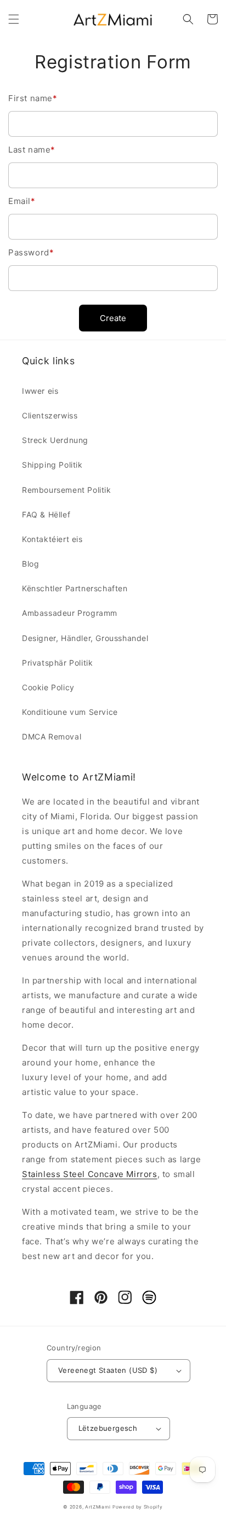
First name (33, 98)
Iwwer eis (40, 390)
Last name (31, 149)
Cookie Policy (48, 687)
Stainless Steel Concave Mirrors (89, 1174)
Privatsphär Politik (57, 662)
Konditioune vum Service (70, 712)
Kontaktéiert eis (52, 539)
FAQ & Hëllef (46, 514)
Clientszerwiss (49, 415)
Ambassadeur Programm (69, 613)
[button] (14, 19)
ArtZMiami (97, 1507)
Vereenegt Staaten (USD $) (107, 1370)
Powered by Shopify (137, 1507)
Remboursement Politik (66, 489)
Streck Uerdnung (55, 440)
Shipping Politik (52, 464)
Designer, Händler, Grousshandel (85, 638)
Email (22, 201)
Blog (30, 563)
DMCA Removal (51, 736)
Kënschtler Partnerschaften (75, 588)
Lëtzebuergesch (108, 1428)
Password (31, 252)
